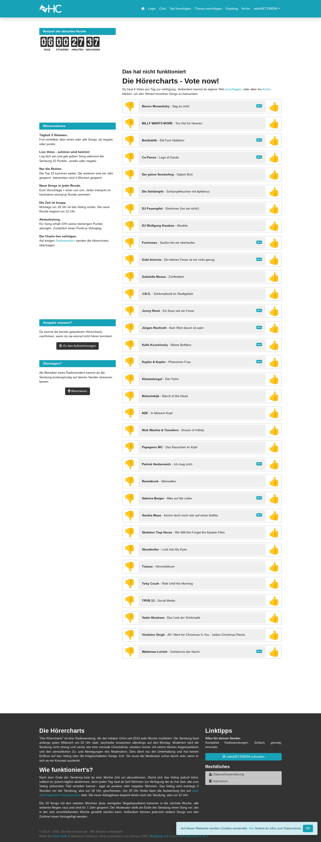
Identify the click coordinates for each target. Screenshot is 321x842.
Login (152, 8)
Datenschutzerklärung (228, 774)
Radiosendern (65, 240)
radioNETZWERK (266, 8)
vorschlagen (233, 89)
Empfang (232, 8)
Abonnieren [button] (79, 391)
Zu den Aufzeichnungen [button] (79, 345)
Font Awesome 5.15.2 (193, 836)
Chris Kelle (59, 836)
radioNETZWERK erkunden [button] (245, 756)
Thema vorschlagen (208, 8)
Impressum (220, 781)
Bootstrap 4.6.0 (160, 836)
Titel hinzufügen (180, 8)
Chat (162, 8)
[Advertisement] (202, 48)
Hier (251, 828)
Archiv (246, 8)
